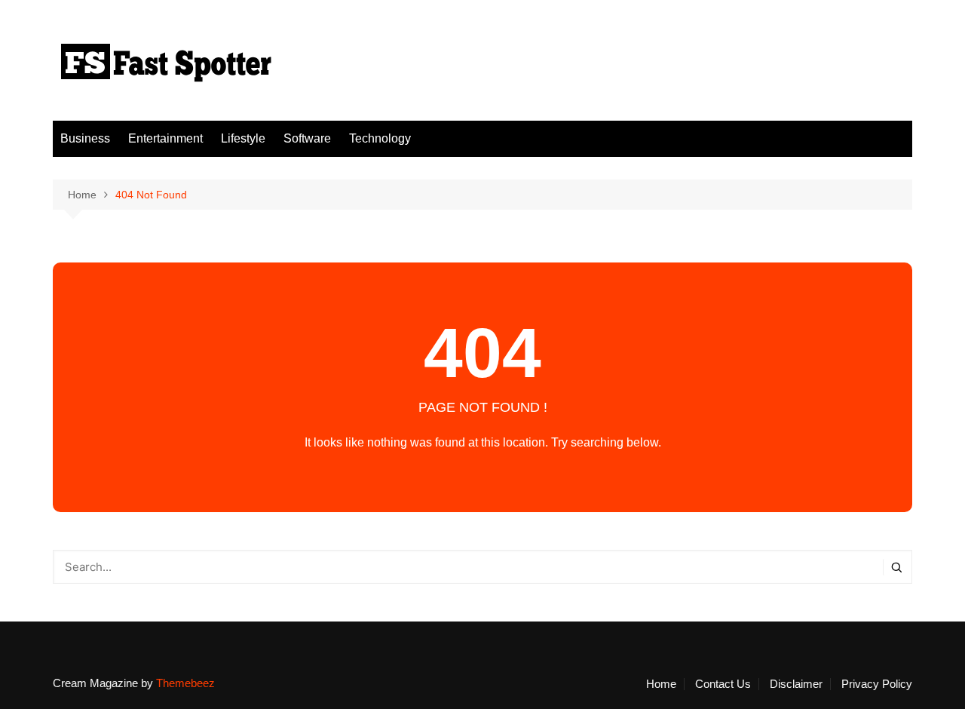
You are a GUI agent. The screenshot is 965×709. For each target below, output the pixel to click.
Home (661, 684)
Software (307, 138)
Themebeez (185, 683)
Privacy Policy (876, 684)
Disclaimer (796, 684)
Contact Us (723, 684)
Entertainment (165, 138)
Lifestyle (243, 138)
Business (85, 138)
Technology (380, 138)
